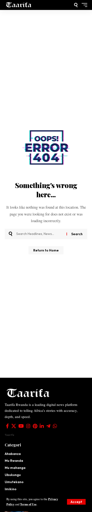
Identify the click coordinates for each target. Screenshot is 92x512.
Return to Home (46, 250)
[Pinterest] (35, 426)
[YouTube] (21, 426)
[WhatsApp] (55, 426)
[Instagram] (28, 426)
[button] (76, 502)
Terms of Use (28, 504)
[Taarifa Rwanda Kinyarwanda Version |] (19, 5)
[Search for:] (40, 234)
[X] (13, 426)
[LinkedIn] (41, 426)
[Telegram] (48, 426)
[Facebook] (7, 426)
